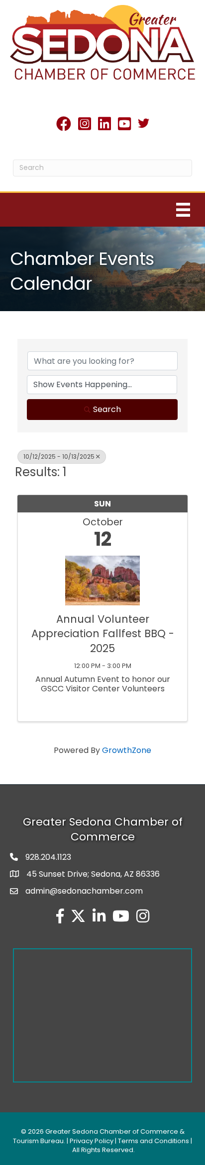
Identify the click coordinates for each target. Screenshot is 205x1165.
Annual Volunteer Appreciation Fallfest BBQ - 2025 (102, 634)
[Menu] (183, 210)
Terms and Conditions (153, 1141)
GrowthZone (126, 750)
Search (107, 409)
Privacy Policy (91, 1141)
